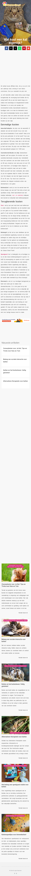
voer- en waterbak (17, 195)
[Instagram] (16, 873)
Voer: (2, 205)
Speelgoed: (4, 254)
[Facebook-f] (14, 873)
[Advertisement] (15, 67)
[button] (6, 48)
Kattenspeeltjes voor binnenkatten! (14, 835)
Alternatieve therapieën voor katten (14, 737)
